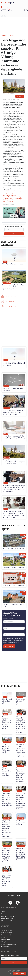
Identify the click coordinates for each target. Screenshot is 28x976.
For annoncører (5, 914)
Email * (5, 625)
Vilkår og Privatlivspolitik (8, 916)
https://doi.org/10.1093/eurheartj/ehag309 (14, 191)
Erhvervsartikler (5, 939)
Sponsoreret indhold (6, 946)
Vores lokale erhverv (6, 932)
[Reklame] (14, 212)
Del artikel (18, 96)
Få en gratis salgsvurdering (8, 944)
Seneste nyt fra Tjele (6, 930)
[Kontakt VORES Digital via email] (18, 903)
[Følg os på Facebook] (10, 903)
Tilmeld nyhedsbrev (19, 973)
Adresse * (5, 632)
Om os (3, 911)
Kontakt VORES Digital (7, 918)
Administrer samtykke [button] (7, 921)
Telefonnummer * (8, 619)
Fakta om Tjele (5, 937)
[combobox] (4, 635)
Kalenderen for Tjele (6, 935)
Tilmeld (14, 233)
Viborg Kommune (6, 942)
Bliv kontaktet (9, 646)
